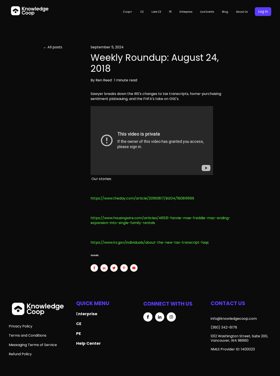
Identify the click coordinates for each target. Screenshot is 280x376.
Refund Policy (20, 354)
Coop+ (127, 12)
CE (142, 12)
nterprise (87, 314)
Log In (263, 11)
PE (170, 12)
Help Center (88, 343)
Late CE (156, 12)
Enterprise (186, 12)
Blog (225, 12)
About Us (242, 12)
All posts (54, 47)
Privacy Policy (20, 326)
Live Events (207, 12)
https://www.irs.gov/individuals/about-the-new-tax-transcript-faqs (150, 242)
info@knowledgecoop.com (234, 318)
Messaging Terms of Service (33, 344)
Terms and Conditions (27, 335)
